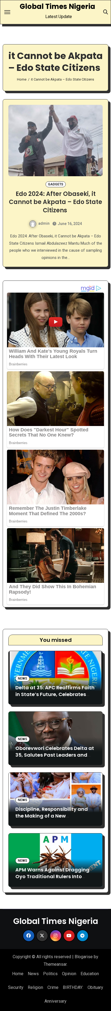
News (22, 678)
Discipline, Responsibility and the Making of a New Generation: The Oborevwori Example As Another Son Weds (53, 819)
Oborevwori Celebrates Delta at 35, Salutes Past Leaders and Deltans (54, 755)
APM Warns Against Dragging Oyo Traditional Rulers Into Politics (52, 876)
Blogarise (84, 956)
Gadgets (55, 184)
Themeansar (55, 964)
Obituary (95, 987)
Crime (52, 987)
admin (44, 223)
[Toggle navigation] (7, 12)
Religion (35, 987)
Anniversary (55, 1001)
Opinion (69, 973)
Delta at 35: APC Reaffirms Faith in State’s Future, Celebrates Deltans (55, 694)
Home (17, 973)
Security (15, 987)
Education (90, 973)
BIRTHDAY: (73, 987)
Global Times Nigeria (57, 6)
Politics (50, 973)
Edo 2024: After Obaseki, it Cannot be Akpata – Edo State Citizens (55, 202)
